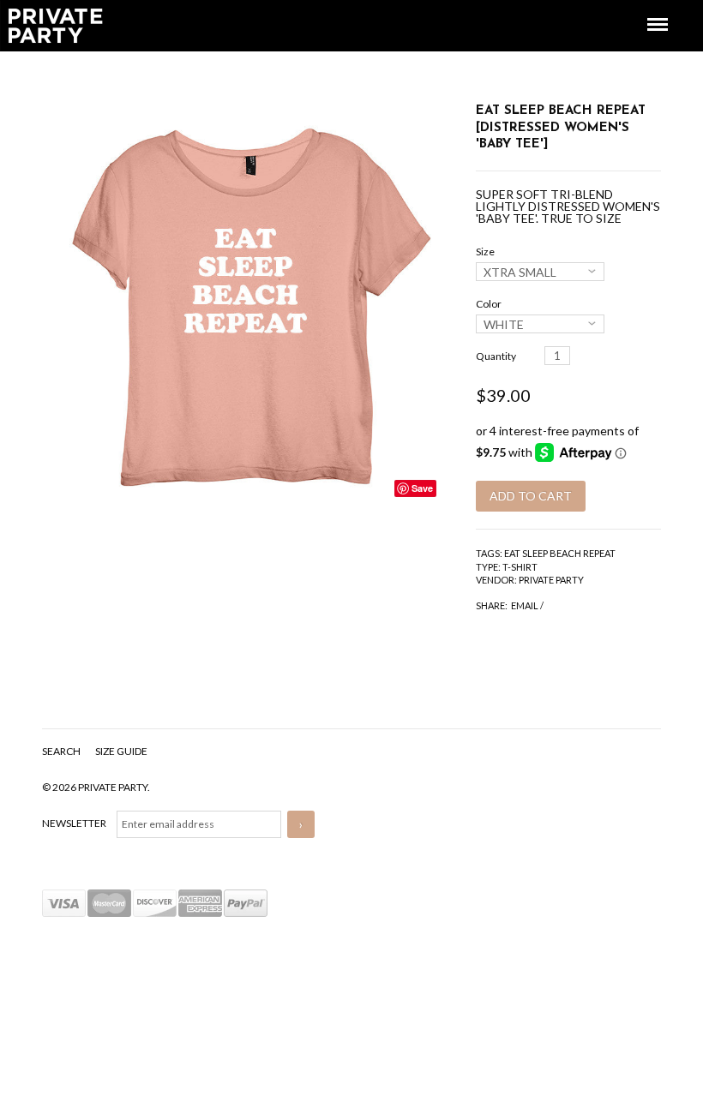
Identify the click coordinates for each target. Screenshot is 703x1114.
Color (489, 303)
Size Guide (121, 751)
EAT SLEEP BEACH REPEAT (560, 553)
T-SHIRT (520, 566)
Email (524, 605)
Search (62, 751)
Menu (645, 9)
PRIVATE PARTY (551, 579)
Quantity (496, 356)
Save (422, 488)
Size (485, 251)
